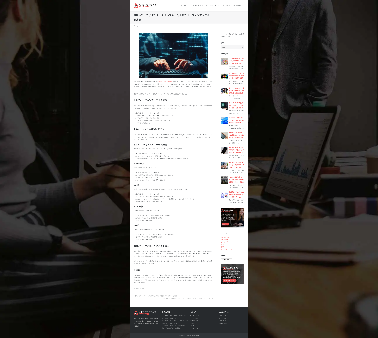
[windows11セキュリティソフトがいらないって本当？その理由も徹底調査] (224, 120)
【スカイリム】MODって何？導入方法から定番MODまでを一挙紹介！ (156, 296)
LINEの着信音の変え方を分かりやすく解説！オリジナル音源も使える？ (236, 60)
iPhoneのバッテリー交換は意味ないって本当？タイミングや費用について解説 (236, 135)
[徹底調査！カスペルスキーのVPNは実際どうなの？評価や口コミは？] (224, 195)
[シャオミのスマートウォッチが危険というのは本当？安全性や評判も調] (224, 76)
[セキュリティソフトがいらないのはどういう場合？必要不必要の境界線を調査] (224, 106)
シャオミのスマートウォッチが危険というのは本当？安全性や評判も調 (236, 75)
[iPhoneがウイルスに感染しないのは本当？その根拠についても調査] (224, 165)
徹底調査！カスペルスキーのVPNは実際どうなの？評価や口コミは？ (236, 194)
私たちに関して (214, 5)
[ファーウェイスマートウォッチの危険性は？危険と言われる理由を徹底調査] (224, 91)
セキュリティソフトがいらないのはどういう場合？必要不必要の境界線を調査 (236, 105)
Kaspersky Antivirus (141, 26)
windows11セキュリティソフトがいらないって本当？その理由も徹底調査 (236, 120)
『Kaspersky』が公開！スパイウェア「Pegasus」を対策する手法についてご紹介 (186, 298)
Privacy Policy (223, 323)
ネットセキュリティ (226, 249)
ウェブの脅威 (226, 5)
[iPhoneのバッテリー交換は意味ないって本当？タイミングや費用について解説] (224, 135)
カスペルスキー (139, 288)
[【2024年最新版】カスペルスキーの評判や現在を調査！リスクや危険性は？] (224, 180)
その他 (222, 247)
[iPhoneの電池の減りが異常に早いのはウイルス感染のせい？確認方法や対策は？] (224, 150)
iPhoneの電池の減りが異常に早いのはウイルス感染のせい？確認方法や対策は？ (236, 150)
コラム (222, 244)
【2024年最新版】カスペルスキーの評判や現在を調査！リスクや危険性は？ (236, 179)
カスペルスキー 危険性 (165, 81)
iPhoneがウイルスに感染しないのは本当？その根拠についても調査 (236, 165)
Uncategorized (225, 237)
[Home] (146, 313)
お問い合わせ (236, 5)
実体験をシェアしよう (200, 5)
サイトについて (186, 5)
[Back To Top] (373, 333)
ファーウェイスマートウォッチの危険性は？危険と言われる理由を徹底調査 (236, 90)
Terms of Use (222, 320)
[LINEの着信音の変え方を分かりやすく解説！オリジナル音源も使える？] (224, 61)
